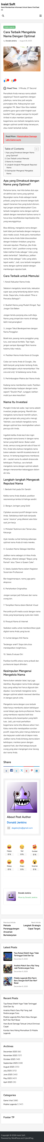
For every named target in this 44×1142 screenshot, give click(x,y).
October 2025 (9, 1059)
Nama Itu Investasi (13, 161)
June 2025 (7, 1074)
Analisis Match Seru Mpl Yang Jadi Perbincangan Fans (26, 966)
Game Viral (8, 1100)
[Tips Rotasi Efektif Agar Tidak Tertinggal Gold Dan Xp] (7, 953)
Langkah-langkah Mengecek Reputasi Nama (22, 166)
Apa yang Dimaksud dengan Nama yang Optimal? (20, 154)
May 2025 (7, 1078)
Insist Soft (8, 4)
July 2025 (7, 1071)
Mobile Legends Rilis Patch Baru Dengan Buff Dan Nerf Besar (25, 980)
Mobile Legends (9, 27)
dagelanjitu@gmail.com (22, 828)
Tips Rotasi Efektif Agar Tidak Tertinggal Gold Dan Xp (26, 954)
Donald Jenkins (11, 41)
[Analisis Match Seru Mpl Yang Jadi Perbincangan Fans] (7, 966)
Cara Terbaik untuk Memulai (17, 158)
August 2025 (8, 1067)
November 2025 (10, 1055)
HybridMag (28, 1138)
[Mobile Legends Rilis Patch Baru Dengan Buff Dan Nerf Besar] (7, 978)
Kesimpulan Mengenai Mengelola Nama (19, 172)
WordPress (15, 1138)
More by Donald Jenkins (27, 897)
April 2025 (7, 1082)
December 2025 (10, 1051)
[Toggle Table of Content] (35, 149)
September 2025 (10, 1063)
